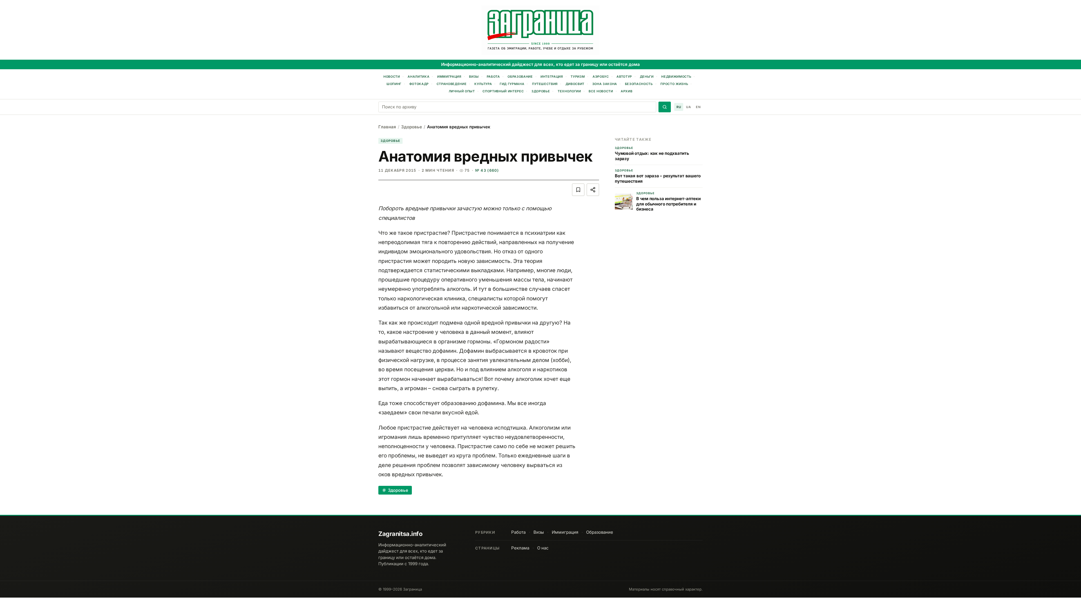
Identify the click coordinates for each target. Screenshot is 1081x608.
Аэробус (601, 77)
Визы (474, 77)
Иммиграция (449, 77)
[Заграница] (540, 30)
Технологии (569, 91)
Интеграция (551, 77)
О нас (543, 548)
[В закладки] (578, 190)
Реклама (520, 548)
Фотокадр (419, 84)
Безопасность (639, 84)
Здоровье (540, 91)
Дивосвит (575, 84)
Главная (387, 126)
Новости (391, 77)
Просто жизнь (674, 84)
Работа (493, 77)
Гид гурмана (512, 84)
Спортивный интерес (503, 91)
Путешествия (545, 84)
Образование (520, 77)
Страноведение (452, 84)
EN (698, 107)
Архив (626, 91)
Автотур (624, 77)
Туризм (578, 77)
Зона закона (604, 84)
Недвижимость (676, 77)
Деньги (647, 77)
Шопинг (394, 84)
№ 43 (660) (487, 170)
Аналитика (418, 77)
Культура (483, 84)
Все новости (601, 91)
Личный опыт (462, 91)
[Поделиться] (593, 190)
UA (688, 107)
